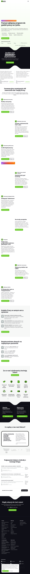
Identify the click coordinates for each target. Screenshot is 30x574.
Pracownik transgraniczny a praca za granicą (6, 553)
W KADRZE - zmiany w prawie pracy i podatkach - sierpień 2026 (11, 466)
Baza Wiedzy (12, 526)
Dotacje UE (12, 531)
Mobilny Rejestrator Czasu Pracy (5, 531)
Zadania (3, 529)
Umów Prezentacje (22, 522)
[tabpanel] (15, 438)
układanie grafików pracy (10, 504)
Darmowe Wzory (13, 524)
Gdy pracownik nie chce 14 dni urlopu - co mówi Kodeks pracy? (11, 474)
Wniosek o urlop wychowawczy (13, 548)
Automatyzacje (4, 538)
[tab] (14, 450)
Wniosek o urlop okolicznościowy (13, 542)
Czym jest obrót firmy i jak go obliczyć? (7, 480)
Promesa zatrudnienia (14, 549)
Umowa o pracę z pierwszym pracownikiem (6, 545)
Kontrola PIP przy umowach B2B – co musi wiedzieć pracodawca (6, 550)
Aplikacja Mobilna (4, 533)
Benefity (3, 536)
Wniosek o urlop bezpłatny (15, 546)
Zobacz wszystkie (24, 490)
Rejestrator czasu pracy (21, 265)
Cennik (12, 522)
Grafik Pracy (3, 523)
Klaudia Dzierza (4, 476)
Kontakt (12, 529)
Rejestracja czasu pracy (7, 99)
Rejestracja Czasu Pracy (5, 522)
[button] (15, 11)
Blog (11, 523)
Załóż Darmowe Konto (23, 523)
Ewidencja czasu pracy (21, 121)
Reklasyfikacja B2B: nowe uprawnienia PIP (5, 548)
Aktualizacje (3, 534)
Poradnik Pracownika (8, 476)
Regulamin (12, 532)
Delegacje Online (4, 528)
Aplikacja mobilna (6, 287)
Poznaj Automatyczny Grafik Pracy (9, 20)
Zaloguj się (21, 524)
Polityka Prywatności (14, 533)
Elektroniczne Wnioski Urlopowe (5, 525)
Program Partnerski (14, 527)
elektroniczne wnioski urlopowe (11, 505)
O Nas (12, 528)
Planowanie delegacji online (8, 196)
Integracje (5, 239)
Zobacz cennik (7, 416)
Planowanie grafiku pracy (8, 145)
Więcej (11, 111)
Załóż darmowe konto (5, 38)
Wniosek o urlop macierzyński (13, 544)
